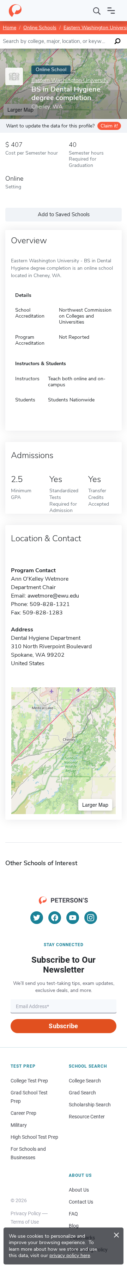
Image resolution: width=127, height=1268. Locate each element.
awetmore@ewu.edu (53, 596)
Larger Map (95, 804)
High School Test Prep (34, 1137)
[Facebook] (54, 917)
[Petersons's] (15, 10)
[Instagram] (90, 917)
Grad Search (82, 1092)
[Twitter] (36, 917)
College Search (85, 1080)
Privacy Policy (26, 1213)
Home (9, 27)
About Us (79, 1190)
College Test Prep (29, 1080)
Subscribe (63, 1026)
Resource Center (87, 1116)
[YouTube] (72, 917)
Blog (74, 1226)
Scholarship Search (90, 1104)
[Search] (97, 10)
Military (19, 1125)
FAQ (73, 1214)
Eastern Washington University (69, 80)
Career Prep (23, 1113)
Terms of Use (25, 1222)
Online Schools (39, 27)
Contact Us (81, 1202)
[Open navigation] (111, 10)
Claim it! (109, 126)
